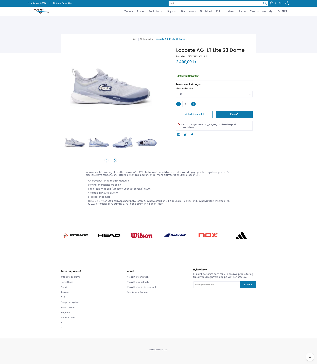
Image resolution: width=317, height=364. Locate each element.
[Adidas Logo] (241, 235)
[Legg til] (193, 104)
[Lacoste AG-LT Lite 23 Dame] (74, 142)
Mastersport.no (155, 350)
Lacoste (180, 56)
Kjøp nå (234, 114)
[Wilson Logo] (142, 235)
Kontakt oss (67, 282)
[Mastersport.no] (39, 11)
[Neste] (115, 160)
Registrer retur (68, 317)
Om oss (65, 292)
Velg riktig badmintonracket (141, 287)
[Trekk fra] (178, 104)
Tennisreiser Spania (137, 292)
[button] (276, 3)
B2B (63, 297)
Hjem (134, 39)
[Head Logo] (109, 235)
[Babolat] (175, 235)
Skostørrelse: (184, 88)
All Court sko (146, 39)
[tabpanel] (158, 189)
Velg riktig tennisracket (138, 276)
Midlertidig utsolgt (194, 114)
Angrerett (65, 312)
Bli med (248, 284)
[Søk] (265, 3)
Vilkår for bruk (68, 307)
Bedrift (64, 287)
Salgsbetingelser (70, 302)
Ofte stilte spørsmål (71, 276)
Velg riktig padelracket (138, 282)
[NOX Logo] (208, 235)
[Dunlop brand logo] (76, 235)
